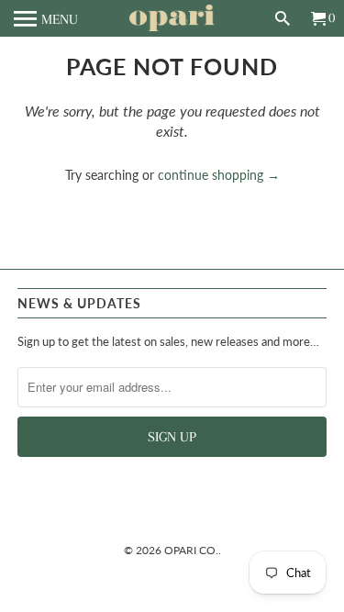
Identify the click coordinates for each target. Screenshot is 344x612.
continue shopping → (219, 175)
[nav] (46, 18)
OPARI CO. (191, 550)
